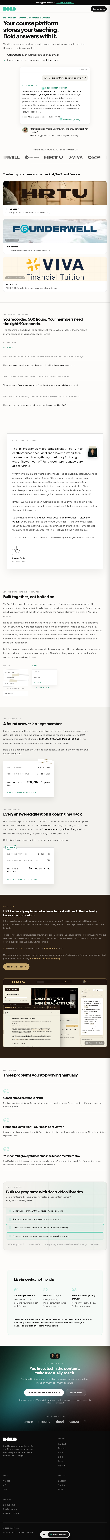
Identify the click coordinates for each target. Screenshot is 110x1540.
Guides (6, 1480)
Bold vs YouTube (11, 1513)
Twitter (61, 1485)
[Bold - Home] (9, 8)
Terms (21, 1532)
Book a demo (98, 9)
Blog (60, 1456)
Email (60, 1489)
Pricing (61, 1448)
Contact (29, 1532)
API (4, 1485)
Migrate (61, 1465)
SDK (5, 1489)
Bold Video (14, 1528)
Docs (60, 1461)
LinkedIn (62, 1480)
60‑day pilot (46, 1400)
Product (62, 1444)
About (61, 1452)
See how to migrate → (63, 3)
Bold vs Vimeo (10, 1509)
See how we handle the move (42, 1392)
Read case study (14, 966)
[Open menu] (44, 1534)
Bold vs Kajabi (9, 1504)
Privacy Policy (9, 1532)
